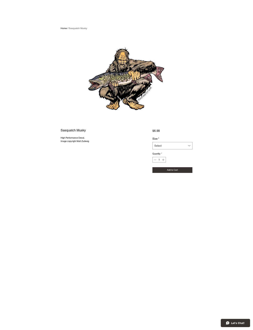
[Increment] (163, 160)
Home (64, 28)
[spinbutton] (159, 160)
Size (155, 138)
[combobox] (172, 145)
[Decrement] (155, 160)
